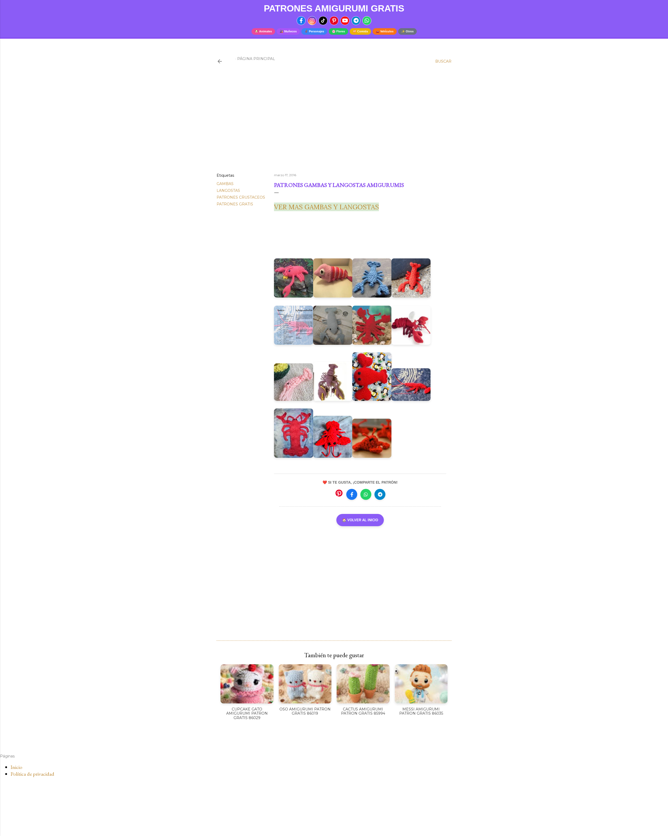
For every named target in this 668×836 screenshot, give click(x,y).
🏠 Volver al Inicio (360, 520)
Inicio (16, 767)
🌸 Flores (338, 31)
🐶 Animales (263, 31)
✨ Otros (407, 31)
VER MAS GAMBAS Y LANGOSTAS (326, 207)
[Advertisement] (334, 123)
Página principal (256, 58)
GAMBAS (225, 183)
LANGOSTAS (228, 190)
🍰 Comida (360, 31)
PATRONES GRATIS (235, 204)
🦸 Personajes (314, 31)
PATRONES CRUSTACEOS (241, 197)
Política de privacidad (32, 773)
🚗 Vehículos (384, 31)
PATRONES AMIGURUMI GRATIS (334, 8)
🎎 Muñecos (288, 31)
